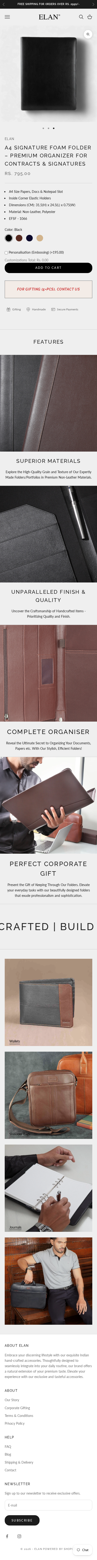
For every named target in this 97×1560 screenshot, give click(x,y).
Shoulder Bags (19, 1134)
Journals (15, 1227)
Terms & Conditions (19, 1416)
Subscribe (22, 1520)
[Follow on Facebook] (7, 1536)
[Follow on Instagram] (19, 1536)
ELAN (10, 139)
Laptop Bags (18, 1320)
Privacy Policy (14, 1423)
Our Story (12, 1400)
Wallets (14, 1041)
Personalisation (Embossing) (36, 252)
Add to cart (48, 268)
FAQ (8, 1447)
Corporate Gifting (17, 1408)
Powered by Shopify (60, 1549)
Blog (8, 1454)
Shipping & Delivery (19, 1462)
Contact (10, 1470)
